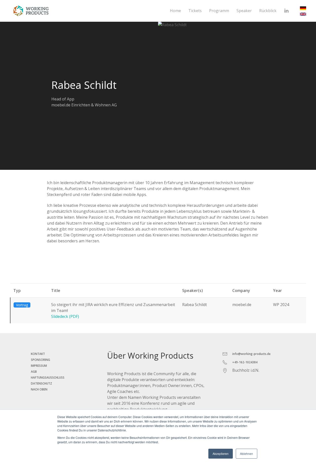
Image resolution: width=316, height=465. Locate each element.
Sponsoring (40, 360)
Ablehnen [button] (246, 453)
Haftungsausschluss (47, 377)
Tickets (195, 10)
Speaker (244, 10)
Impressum (39, 366)
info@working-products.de (251, 354)
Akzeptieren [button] (221, 453)
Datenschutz (41, 383)
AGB (34, 371)
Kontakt (38, 354)
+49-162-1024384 (244, 362)
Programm (219, 10)
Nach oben (39, 389)
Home (175, 10)
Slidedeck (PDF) (65, 316)
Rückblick (267, 10)
